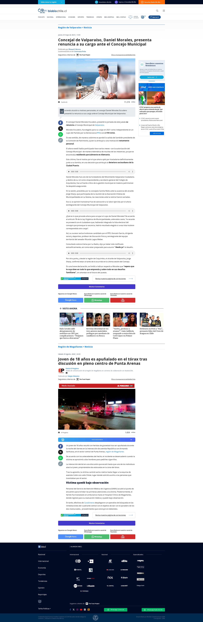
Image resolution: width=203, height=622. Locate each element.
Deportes (81, 17)
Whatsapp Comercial (117, 609)
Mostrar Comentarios (97, 287)
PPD (98, 133)
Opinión (99, 17)
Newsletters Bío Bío (105, 2)
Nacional (50, 17)
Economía (71, 17)
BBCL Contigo (121, 17)
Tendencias (90, 17)
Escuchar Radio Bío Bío (152, 2)
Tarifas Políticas (43, 608)
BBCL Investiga (109, 17)
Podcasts (41, 17)
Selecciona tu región (48, 2)
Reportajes (42, 594)
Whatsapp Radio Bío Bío (155, 610)
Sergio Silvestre (73, 376)
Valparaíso (99, 125)
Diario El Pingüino (72, 368)
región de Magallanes (115, 451)
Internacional (61, 17)
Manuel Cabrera (75, 49)
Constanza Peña (80, 51)
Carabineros (89, 502)
